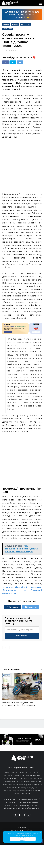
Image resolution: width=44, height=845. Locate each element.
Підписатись (13, 607)
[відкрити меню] (40, 3)
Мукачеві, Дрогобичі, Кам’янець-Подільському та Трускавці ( (22, 590)
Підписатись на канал (22, 839)
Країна (6, 24)
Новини (15, 24)
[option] (22, 691)
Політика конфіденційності (22, 830)
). (17, 593)
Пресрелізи (25, 24)
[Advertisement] (22, 164)
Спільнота (7, 29)
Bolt (5, 647)
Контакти (22, 827)
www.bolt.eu (10, 593)
